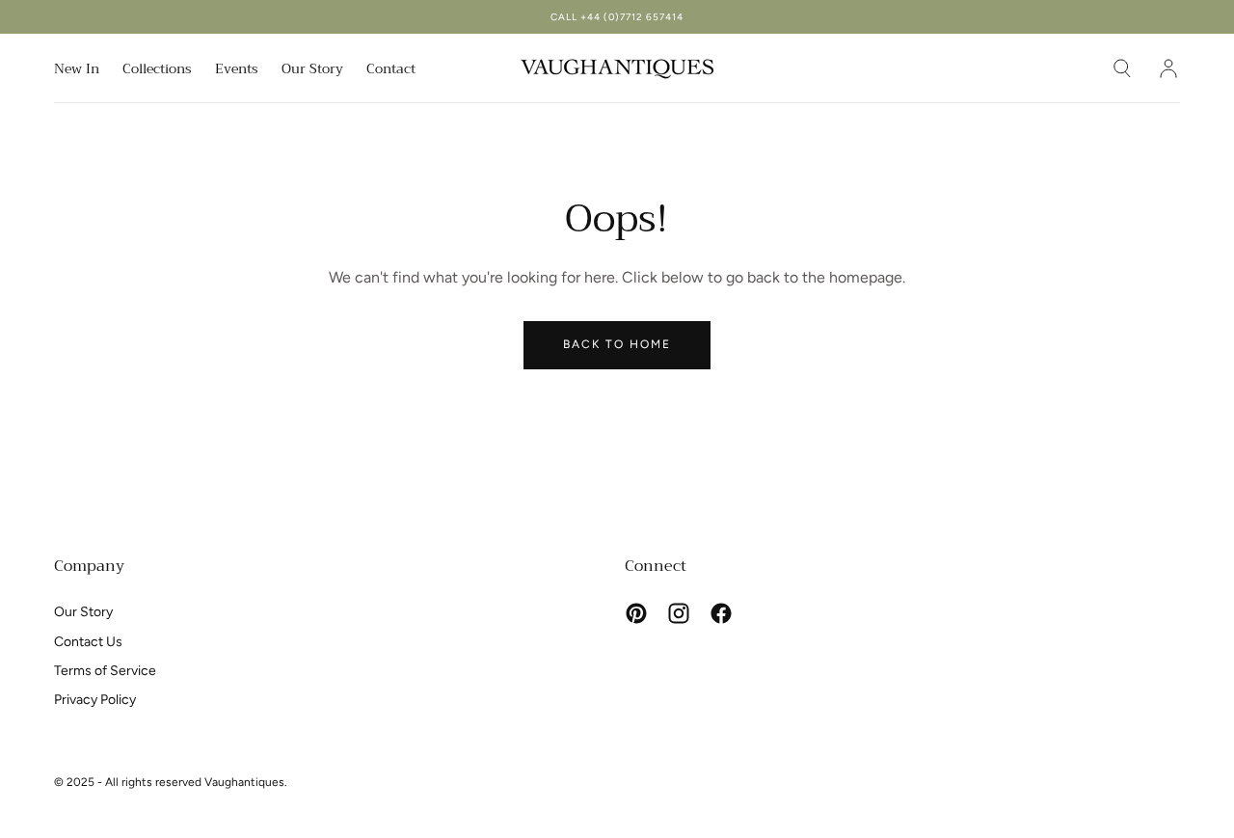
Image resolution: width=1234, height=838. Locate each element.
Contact (391, 70)
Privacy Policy (95, 699)
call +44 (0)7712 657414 (617, 17)
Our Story (312, 70)
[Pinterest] (636, 613)
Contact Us (88, 642)
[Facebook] (721, 613)
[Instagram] (678, 613)
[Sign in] (1168, 68)
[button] (1122, 68)
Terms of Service (105, 670)
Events (236, 70)
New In (76, 70)
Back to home (617, 344)
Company (89, 566)
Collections (157, 70)
